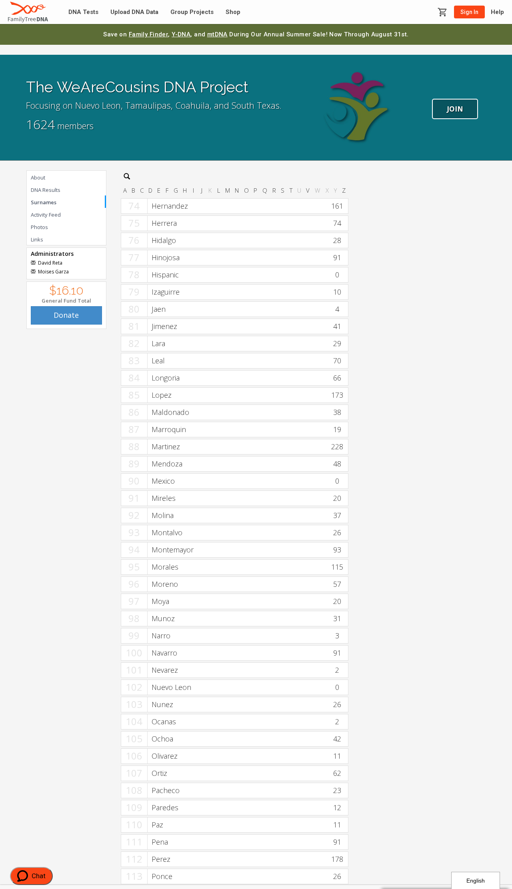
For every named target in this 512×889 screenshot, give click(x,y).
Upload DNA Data (134, 12)
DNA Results (45, 189)
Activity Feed (46, 214)
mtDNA (217, 34)
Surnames (43, 202)
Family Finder (148, 34)
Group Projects (192, 12)
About (38, 177)
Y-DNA (181, 34)
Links (37, 239)
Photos (39, 227)
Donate (66, 315)
